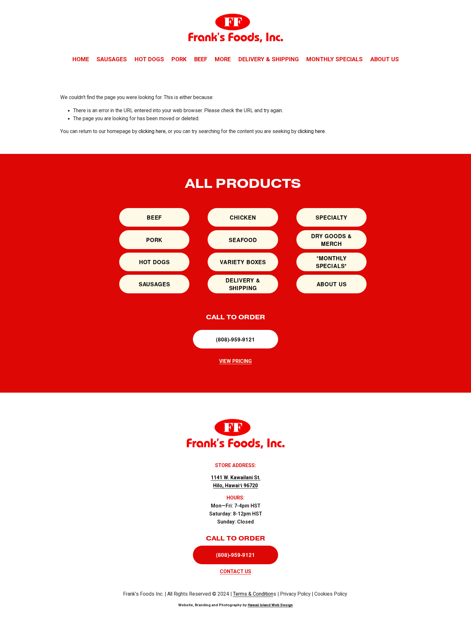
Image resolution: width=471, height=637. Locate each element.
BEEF (200, 59)
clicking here (152, 131)
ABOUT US (384, 59)
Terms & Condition (253, 594)
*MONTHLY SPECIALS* (331, 262)
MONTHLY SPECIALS (334, 59)
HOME (80, 59)
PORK (178, 59)
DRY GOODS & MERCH (331, 239)
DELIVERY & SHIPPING (268, 59)
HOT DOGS (149, 59)
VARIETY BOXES (243, 262)
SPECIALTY (331, 217)
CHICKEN (243, 217)
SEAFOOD (243, 240)
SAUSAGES (111, 59)
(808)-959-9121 (235, 339)
